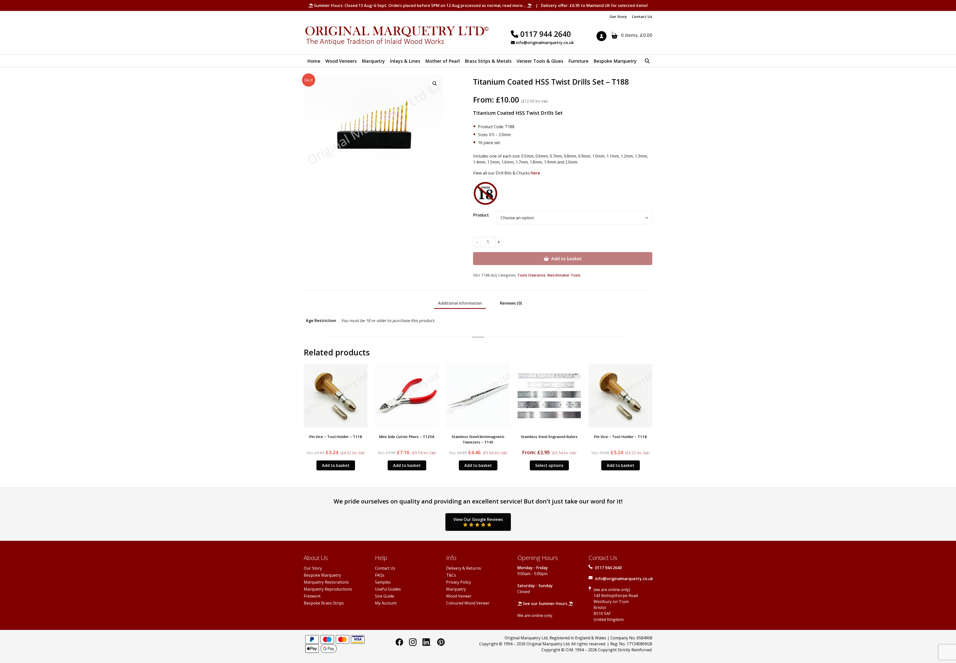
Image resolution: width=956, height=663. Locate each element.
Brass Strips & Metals (488, 61)
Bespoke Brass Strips (324, 603)
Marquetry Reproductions (328, 589)
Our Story (618, 16)
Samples (383, 582)
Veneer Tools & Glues (540, 61)
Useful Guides (388, 589)
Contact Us (642, 16)
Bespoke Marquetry (615, 61)
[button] (434, 83)
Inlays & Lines (405, 61)
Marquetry (373, 61)
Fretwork (312, 596)
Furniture (578, 61)
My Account (386, 603)
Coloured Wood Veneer (468, 603)
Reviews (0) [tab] (511, 303)
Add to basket (566, 259)
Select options (549, 465)
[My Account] (604, 37)
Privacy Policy (458, 582)
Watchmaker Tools (563, 275)
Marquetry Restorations (326, 582)
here (535, 173)
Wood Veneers (341, 61)
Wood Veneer (459, 596)
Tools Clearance (531, 275)
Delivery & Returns (463, 568)
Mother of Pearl (442, 61)
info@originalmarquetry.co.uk (544, 42)
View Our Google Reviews (478, 519)
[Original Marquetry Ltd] (397, 36)
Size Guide (384, 596)
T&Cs (451, 575)
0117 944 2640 (544, 34)
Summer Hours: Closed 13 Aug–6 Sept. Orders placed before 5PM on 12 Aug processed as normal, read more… (420, 5)
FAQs (379, 575)
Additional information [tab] (460, 303)
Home (313, 61)
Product (481, 215)
